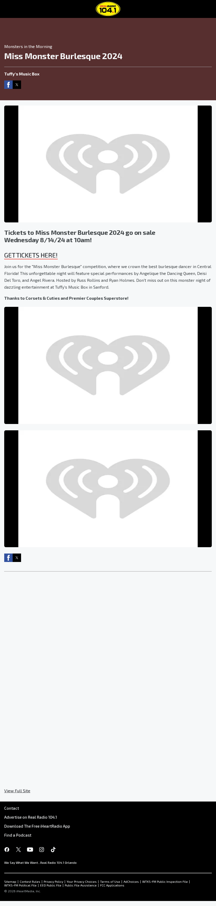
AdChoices (131, 881)
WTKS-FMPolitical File (20, 885)
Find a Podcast (17, 835)
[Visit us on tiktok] (53, 849)
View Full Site (17, 790)
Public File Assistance (81, 885)
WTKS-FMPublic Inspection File (165, 881)
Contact (11, 808)
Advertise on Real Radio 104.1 (30, 817)
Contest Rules (30, 881)
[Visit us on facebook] (7, 849)
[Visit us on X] (18, 849)
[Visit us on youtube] (30, 849)
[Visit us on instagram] (41, 849)
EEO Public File (50, 885)
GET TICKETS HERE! (31, 255)
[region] (108, 28)
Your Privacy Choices (82, 881)
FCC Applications (112, 885)
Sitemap (10, 881)
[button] (8, 84)
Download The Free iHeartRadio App (37, 826)
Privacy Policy (53, 881)
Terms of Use (110, 881)
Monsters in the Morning (28, 46)
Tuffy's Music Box (22, 73)
